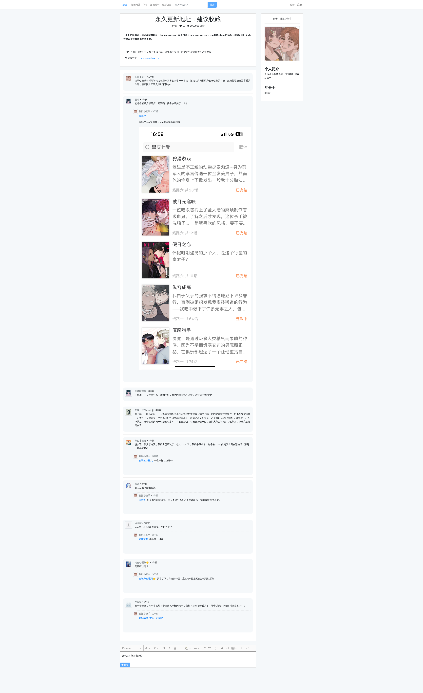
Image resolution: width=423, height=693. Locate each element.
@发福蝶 (143, 618)
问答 (145, 4)
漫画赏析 (154, 4)
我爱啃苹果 (141, 391)
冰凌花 (138, 523)
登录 (292, 4)
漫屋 (124, 4)
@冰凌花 (143, 539)
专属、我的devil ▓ (144, 410)
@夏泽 (142, 115)
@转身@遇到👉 (147, 578)
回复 (126, 665)
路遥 (137, 483)
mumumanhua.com (150, 58)
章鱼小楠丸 (141, 440)
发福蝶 (138, 602)
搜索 (212, 4)
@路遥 (142, 499)
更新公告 (166, 4)
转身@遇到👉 (142, 562)
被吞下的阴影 (156, 618)
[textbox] (188, 655)
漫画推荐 (135, 4)
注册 (299, 4)
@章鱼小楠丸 (146, 460)
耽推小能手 (141, 76)
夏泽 (137, 99)
